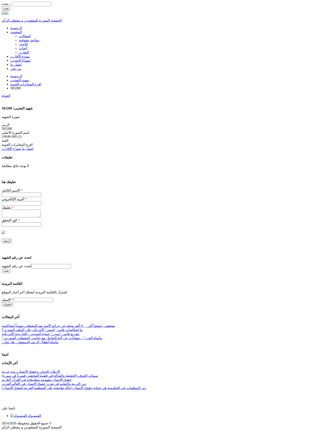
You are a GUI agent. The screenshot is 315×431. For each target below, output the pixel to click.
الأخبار (23, 44)
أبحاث (23, 48)
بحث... (6, 4)
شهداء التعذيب (20, 60)
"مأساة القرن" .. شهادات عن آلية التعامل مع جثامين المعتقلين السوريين (52, 338)
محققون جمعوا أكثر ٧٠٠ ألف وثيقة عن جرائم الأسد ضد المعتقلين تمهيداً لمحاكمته (58, 326)
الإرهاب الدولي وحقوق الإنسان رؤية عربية (31, 371)
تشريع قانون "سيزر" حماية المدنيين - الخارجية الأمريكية (40, 334)
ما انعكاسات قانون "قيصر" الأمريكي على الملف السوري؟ (42, 330)
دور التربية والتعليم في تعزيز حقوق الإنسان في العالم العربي (44, 384)
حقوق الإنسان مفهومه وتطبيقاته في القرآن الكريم (37, 380)
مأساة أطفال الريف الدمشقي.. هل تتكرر (30, 342)
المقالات (25, 36)
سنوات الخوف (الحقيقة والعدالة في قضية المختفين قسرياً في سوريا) (50, 375)
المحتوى (16, 32)
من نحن (15, 68)
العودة (6, 95)
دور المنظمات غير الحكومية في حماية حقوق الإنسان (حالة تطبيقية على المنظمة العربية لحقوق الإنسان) (74, 388)
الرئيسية (16, 28)
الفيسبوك (34, 416)
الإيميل (8, 299)
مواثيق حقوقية (29, 40)
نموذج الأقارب (20, 56)
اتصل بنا (15, 64)
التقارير (24, 52)
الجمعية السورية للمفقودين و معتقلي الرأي (32, 20)
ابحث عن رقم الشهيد (16, 266)
